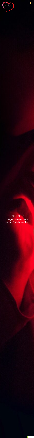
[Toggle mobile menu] (31, 3)
